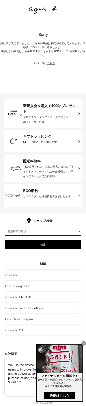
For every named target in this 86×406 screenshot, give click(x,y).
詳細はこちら (59, 395)
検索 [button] (43, 244)
